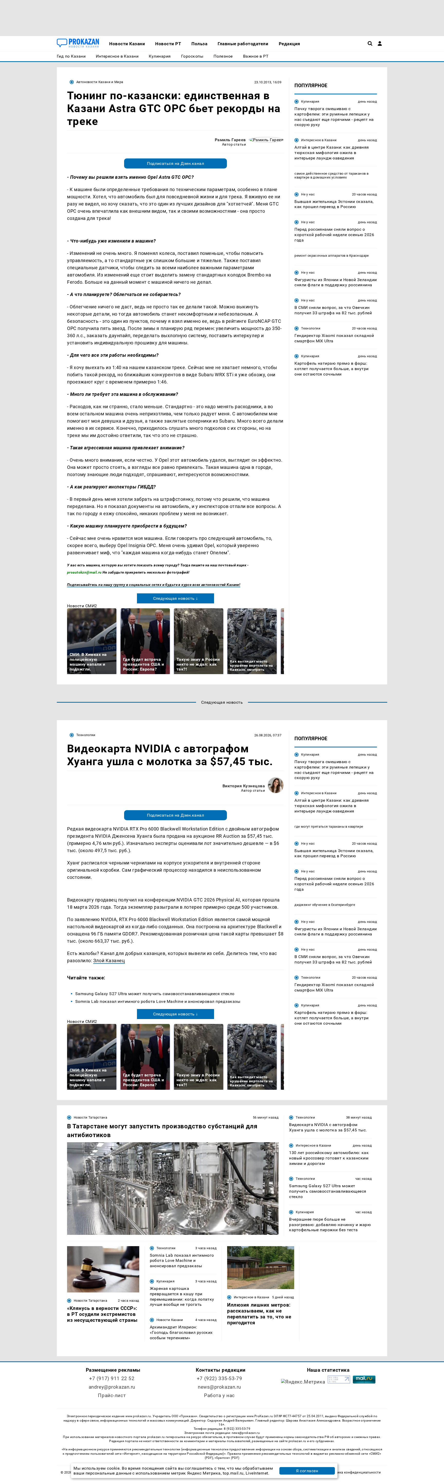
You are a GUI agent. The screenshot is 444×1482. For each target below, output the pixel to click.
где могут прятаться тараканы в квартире (328, 826)
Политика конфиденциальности (354, 1472)
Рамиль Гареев (230, 139)
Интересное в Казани (319, 140)
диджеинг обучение (311, 905)
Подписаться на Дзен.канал (175, 163)
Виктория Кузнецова (244, 785)
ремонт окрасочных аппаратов (320, 255)
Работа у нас (219, 1395)
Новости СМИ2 (82, 605)
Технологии (310, 328)
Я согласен (307, 1470)
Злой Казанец (109, 960)
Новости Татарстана (90, 1117)
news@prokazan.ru (219, 1387)
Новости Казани (169, 1320)
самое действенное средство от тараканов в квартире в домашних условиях (331, 175)
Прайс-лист (112, 1395)
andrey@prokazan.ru (112, 1387)
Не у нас (308, 194)
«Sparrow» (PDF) (227, 1458)
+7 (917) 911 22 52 (111, 1378)
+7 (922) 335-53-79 (219, 1378)
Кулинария (310, 101)
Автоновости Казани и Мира (99, 82)
